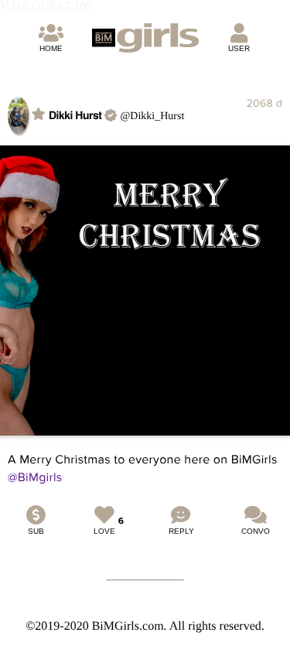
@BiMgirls (35, 477)
